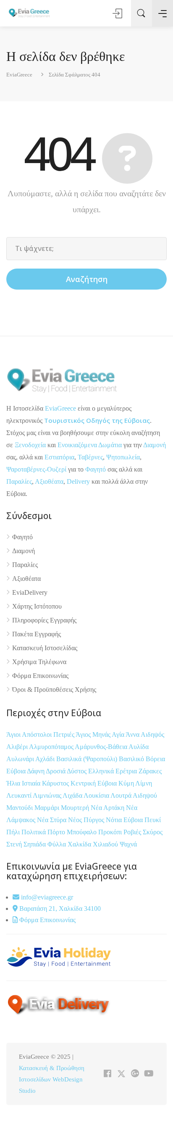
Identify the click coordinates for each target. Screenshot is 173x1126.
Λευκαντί (19, 795)
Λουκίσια (97, 795)
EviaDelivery (29, 592)
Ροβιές (133, 832)
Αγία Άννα (126, 734)
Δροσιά (56, 771)
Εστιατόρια (59, 457)
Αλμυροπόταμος (52, 746)
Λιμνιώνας (48, 795)
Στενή (15, 844)
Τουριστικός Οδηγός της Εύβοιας (97, 420)
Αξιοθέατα (49, 481)
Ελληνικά (101, 771)
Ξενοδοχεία (30, 444)
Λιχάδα (72, 795)
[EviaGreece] (29, 12)
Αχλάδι (45, 758)
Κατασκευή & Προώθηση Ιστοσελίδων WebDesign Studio (51, 1079)
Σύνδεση (118, 13)
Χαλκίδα (80, 844)
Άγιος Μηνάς (93, 734)
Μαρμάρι (47, 807)
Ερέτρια (127, 771)
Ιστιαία (32, 783)
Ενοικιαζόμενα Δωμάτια (90, 444)
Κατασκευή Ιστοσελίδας (44, 647)
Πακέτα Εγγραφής (36, 634)
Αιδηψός (152, 734)
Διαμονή (154, 444)
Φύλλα (57, 844)
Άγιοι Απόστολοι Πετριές (41, 734)
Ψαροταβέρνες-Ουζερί (36, 469)
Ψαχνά (128, 844)
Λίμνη (143, 783)
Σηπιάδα (35, 844)
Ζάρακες (150, 771)
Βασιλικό (132, 758)
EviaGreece (60, 408)
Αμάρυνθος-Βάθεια (101, 746)
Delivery (78, 481)
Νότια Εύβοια (125, 819)
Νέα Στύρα (52, 819)
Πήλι (13, 832)
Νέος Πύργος (87, 819)
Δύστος (76, 771)
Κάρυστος (56, 783)
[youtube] (149, 1074)
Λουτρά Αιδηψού (133, 795)
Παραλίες (19, 481)
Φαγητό (95, 469)
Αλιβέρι (17, 746)
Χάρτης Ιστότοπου (37, 606)
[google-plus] (135, 1074)
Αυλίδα (138, 746)
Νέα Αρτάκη (108, 807)
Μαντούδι (20, 807)
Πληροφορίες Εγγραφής (44, 620)
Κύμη (126, 783)
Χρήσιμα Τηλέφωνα (39, 661)
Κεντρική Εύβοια (94, 783)
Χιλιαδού (106, 844)
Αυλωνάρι (20, 758)
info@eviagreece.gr (46, 897)
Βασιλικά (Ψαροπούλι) (87, 758)
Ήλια (14, 783)
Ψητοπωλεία (123, 457)
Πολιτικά (34, 832)
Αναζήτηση (86, 279)
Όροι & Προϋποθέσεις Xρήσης (54, 689)
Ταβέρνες (90, 457)
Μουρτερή (76, 807)
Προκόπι (110, 832)
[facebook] (107, 1074)
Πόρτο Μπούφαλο (72, 832)
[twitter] (121, 1074)
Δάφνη (36, 771)
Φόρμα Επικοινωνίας (40, 675)
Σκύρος (153, 832)
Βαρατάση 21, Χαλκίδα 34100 (59, 908)
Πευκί (152, 819)
